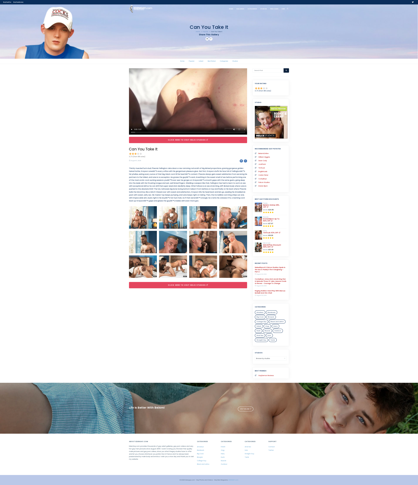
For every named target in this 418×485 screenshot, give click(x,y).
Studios (263, 9)
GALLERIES (240, 9)
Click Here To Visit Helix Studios (187, 140)
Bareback (272, 312)
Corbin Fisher (263, 175)
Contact (271, 447)
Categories (252, 9)
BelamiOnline (263, 153)
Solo (269, 335)
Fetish (259, 326)
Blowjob (271, 317)
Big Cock (260, 317)
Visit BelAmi (245, 409)
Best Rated (212, 61)
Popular (205, 32)
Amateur (260, 312)
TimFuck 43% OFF (271, 233)
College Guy (261, 322)
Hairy (275, 326)
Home (231, 9)
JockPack (262, 164)
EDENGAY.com (233, 480)
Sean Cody (262, 161)
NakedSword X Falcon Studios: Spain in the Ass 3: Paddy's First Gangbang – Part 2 (270, 269)
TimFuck (261, 168)
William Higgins (264, 157)
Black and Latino (277, 322)
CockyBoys (262, 179)
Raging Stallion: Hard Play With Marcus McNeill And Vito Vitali (270, 292)
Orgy (267, 326)
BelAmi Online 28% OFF (271, 206)
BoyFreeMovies (18, 2)
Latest (201, 61)
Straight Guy (261, 340)
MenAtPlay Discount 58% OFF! (272, 246)
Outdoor (277, 331)
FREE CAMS (274, 9)
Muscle (267, 331)
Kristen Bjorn (263, 186)
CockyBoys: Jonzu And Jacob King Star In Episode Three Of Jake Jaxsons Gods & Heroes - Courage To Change (270, 281)
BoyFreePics (7, 2)
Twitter (271, 450)
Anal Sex (260, 335)
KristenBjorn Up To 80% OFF (271, 220)
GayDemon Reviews (266, 375)
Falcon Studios (264, 182)
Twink (273, 340)
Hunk (258, 331)
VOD (283, 9)
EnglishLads (262, 171)
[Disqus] (188, 320)
